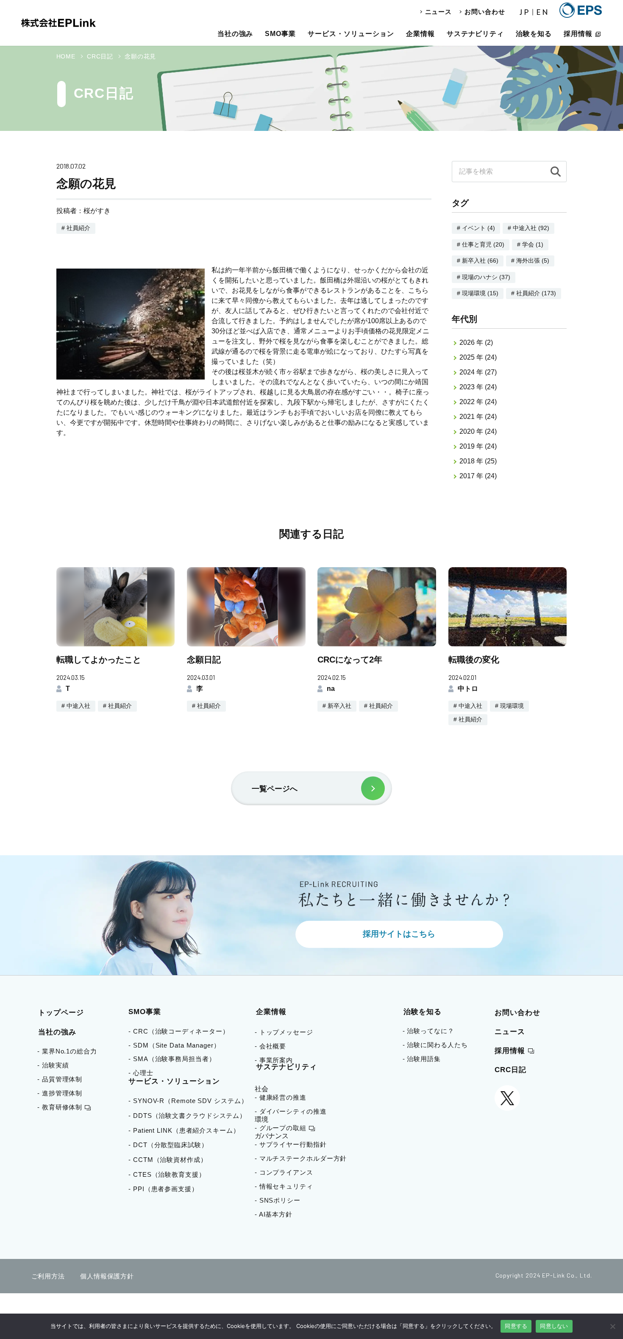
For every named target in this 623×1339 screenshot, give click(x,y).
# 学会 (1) (530, 244)
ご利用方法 (48, 1276)
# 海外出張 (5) (530, 260)
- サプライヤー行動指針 (291, 1144)
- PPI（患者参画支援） (166, 1188)
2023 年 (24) (478, 387)
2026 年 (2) (476, 342)
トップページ (61, 1012)
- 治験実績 (53, 1065)
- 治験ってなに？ (428, 1031)
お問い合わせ (484, 11)
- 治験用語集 (422, 1059)
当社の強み (235, 33)
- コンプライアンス (284, 1172)
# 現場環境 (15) (477, 293)
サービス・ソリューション (351, 33)
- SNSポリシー (277, 1200)
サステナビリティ (475, 33)
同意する (516, 1325)
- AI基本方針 (273, 1214)
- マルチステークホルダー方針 (301, 1158)
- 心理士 (143, 1072)
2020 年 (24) (478, 431)
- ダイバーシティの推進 (291, 1111)
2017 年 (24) (478, 476)
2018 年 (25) (478, 461)
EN (543, 12)
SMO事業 (280, 33)
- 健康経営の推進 (280, 1097)
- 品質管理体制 (59, 1079)
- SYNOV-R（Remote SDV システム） (191, 1100)
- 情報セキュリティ (284, 1186)
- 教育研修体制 (59, 1107)
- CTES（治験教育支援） (170, 1174)
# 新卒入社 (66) (477, 260)
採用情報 (578, 33)
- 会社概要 (270, 1046)
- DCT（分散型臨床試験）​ (171, 1144)
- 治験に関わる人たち (435, 1045)
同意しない (554, 1325)
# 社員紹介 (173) (533, 293)
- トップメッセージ (284, 1032)
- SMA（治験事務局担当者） (175, 1058)
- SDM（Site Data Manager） (177, 1045)
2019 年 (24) (478, 446)
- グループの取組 (280, 1128)
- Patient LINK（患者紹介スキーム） (187, 1130)
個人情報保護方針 (107, 1276)
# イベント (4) (476, 228)
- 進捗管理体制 (59, 1093)
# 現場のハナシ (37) (483, 277)
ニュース (438, 11)
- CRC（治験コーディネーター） (181, 1031)
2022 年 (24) (478, 401)
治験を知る (534, 33)
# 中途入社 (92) (528, 228)
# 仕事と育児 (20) (480, 244)
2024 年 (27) (478, 372)
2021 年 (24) (478, 416)
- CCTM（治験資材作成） (170, 1159)
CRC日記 (510, 1069)
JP (525, 12)
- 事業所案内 (274, 1060)
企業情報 (420, 33)
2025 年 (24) (478, 357)
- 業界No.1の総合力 (67, 1051)
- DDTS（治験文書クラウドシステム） (190, 1115)
